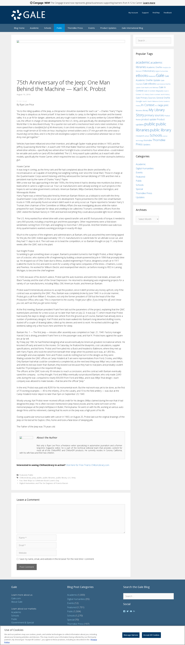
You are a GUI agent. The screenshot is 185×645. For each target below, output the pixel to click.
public (39, 477)
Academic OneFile (154, 67)
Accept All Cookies (151, 635)
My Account (133, 12)
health (145, 101)
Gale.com (16, 598)
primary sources (154, 115)
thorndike (148, 140)
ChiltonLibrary (25, 477)
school (147, 136)
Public (59, 28)
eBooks (142, 75)
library (145, 110)
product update (148, 119)
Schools (47, 28)
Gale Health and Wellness (149, 87)
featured (151, 76)
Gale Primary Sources (146, 97)
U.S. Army (72, 477)
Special (139, 189)
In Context (147, 105)
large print (163, 105)
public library (61, 477)
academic (143, 62)
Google (139, 101)
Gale (160, 75)
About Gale (16, 601)
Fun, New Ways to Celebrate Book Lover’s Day (39, 480)
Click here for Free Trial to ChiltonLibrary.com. (88, 465)
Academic (34, 28)
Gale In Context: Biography (153, 91)
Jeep (34, 477)
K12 (156, 105)
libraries (139, 110)
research (140, 135)
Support (145, 12)
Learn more (149, 2)
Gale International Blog (132, 28)
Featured (23, 475)
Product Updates (108, 28)
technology (139, 140)
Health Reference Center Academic (158, 101)
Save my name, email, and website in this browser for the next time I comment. (57, 558)
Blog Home (19, 28)
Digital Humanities (145, 168)
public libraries (49, 477)
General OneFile (163, 97)
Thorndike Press (75, 28)
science (165, 136)
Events (91, 28)
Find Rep (156, 12)
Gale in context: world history (160, 94)
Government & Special (22, 622)
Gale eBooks (149, 83)
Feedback (168, 12)
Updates (146, 144)
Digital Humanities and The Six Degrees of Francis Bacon (44, 483)
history (138, 105)
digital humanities (161, 71)
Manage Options (131, 635)
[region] (92, 635)
